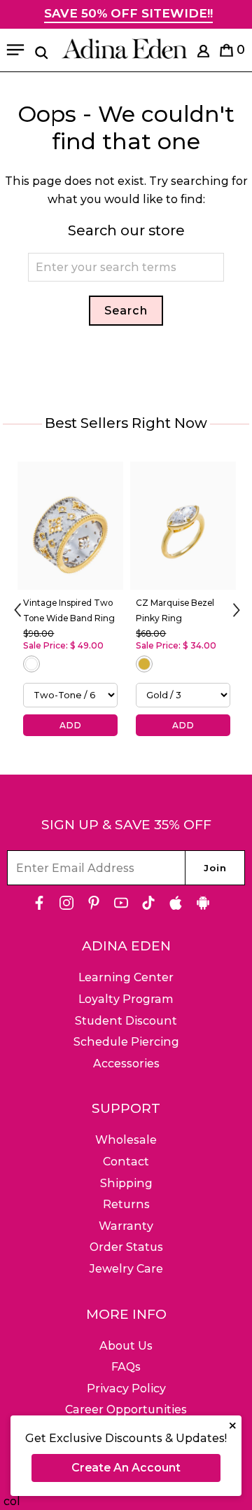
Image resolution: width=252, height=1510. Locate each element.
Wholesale (126, 1140)
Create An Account (126, 1467)
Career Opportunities (126, 1409)
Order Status (126, 1247)
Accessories (126, 1063)
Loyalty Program (126, 999)
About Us (126, 1345)
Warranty (126, 1226)
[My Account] (203, 53)
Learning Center (126, 977)
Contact (126, 1161)
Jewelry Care (126, 1268)
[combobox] (126, 267)
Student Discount (126, 1020)
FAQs (126, 1366)
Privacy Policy (126, 1388)
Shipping (126, 1183)
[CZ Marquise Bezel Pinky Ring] (183, 526)
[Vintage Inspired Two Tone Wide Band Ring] (70, 526)
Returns (126, 1204)
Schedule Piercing (126, 1041)
